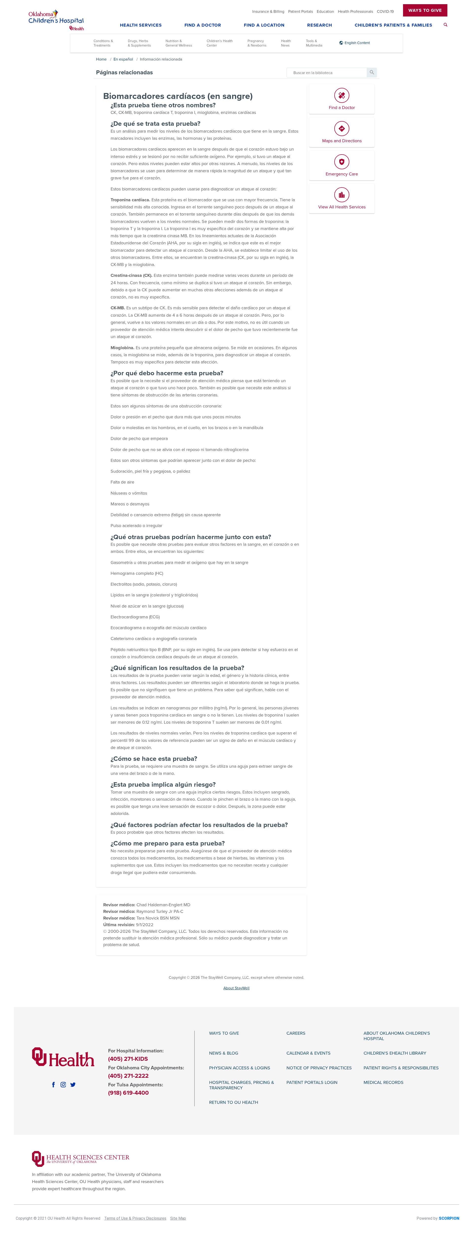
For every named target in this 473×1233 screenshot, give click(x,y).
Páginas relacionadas (124, 72)
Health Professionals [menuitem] (355, 11)
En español (123, 59)
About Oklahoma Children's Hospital (397, 1036)
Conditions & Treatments (103, 43)
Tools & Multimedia (314, 43)
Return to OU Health (233, 1102)
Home (101, 59)
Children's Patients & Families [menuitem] (393, 25)
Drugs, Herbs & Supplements (139, 43)
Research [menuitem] (319, 25)
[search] (327, 72)
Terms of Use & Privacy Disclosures (135, 1218)
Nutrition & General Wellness (179, 43)
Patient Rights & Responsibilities (401, 1068)
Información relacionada (161, 59)
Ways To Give (425, 10)
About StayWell (236, 988)
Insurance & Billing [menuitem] (268, 11)
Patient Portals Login (312, 1082)
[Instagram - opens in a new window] (63, 1085)
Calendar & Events (309, 1053)
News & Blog (223, 1053)
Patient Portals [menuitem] (300, 11)
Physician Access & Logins (239, 1068)
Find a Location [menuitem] (264, 25)
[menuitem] (445, 25)
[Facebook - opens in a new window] (53, 1085)
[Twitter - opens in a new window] (73, 1085)
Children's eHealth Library (395, 1053)
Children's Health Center (220, 43)
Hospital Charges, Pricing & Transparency (241, 1085)
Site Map (178, 1218)
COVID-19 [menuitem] (385, 11)
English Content (357, 43)
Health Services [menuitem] (141, 25)
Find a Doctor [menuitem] (203, 25)
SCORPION (449, 1218)
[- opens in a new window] (81, 1158)
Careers (296, 1033)
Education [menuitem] (325, 11)
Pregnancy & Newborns (257, 43)
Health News (286, 43)
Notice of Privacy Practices (319, 1068)
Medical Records (384, 1082)
